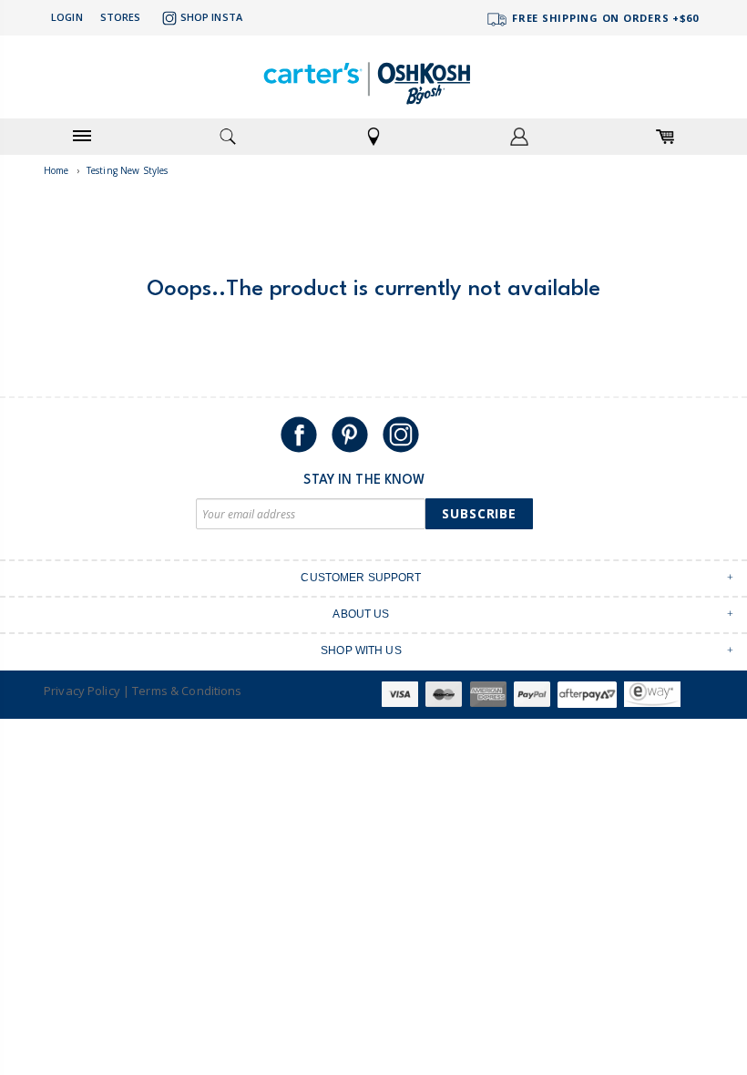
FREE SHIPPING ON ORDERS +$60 (603, 18)
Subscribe (479, 513)
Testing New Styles (127, 170)
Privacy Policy (82, 690)
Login (67, 17)
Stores (120, 17)
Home (56, 170)
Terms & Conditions (186, 690)
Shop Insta (211, 17)
